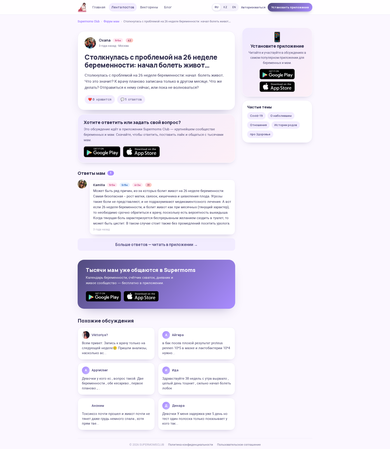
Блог (168, 7)
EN (234, 7)
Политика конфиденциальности (190, 444)
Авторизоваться (253, 7)
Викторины (149, 7)
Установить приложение (290, 7)
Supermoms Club (89, 21)
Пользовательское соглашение (239, 444)
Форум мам (111, 21)
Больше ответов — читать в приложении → (156, 244)
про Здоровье (260, 134)
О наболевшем (281, 116)
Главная (98, 7)
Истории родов (285, 125)
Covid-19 (256, 116)
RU (216, 7)
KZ (225, 7)
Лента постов (122, 7)
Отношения (258, 125)
